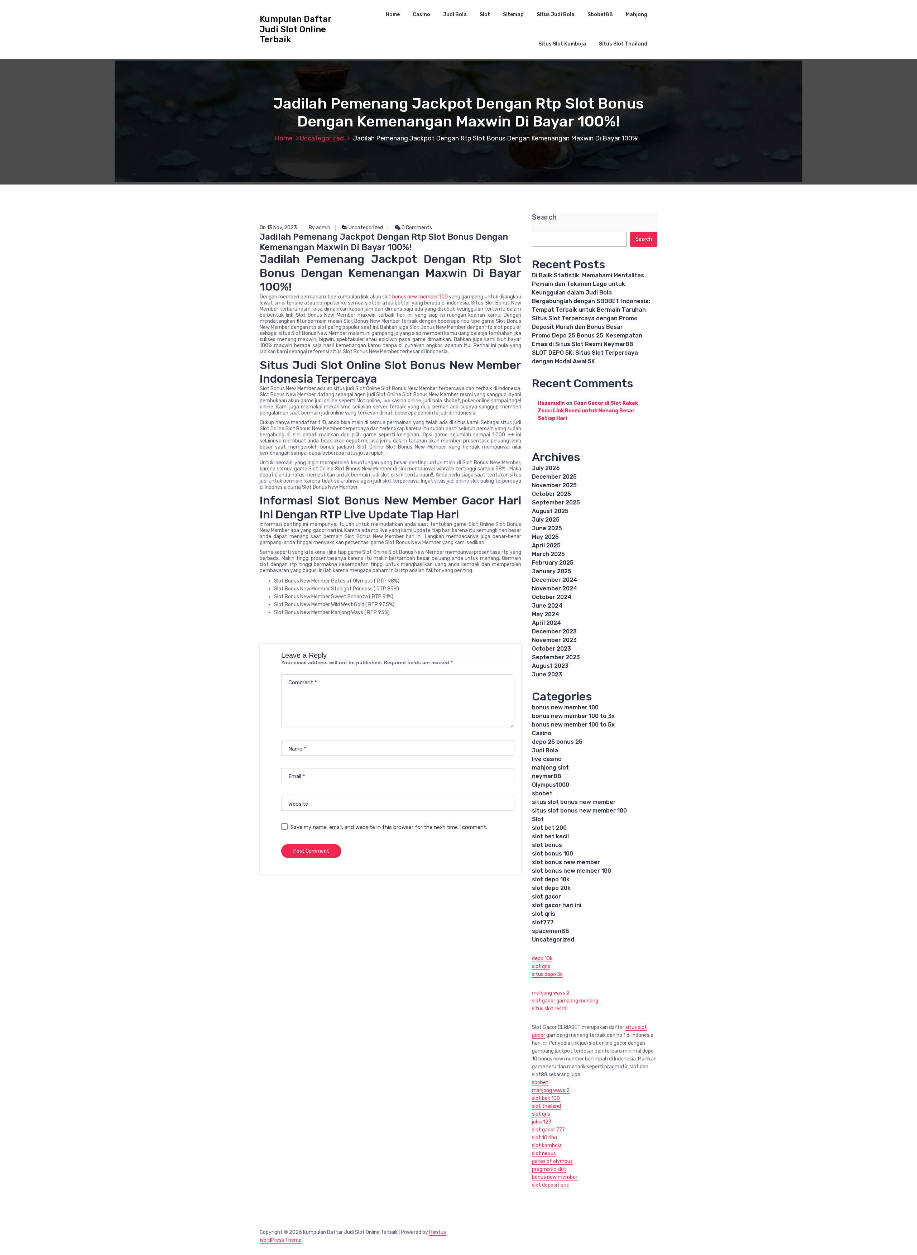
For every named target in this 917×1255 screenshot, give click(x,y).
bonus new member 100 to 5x (573, 724)
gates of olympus (552, 1161)
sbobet (542, 793)
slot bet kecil (550, 836)
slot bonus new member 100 (571, 870)
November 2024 (554, 588)
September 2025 (556, 502)
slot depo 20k (551, 888)
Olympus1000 (550, 784)
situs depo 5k (547, 974)
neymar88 (546, 776)
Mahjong (636, 14)
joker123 (542, 1122)
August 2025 (550, 511)
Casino (421, 14)
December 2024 (554, 579)
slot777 (543, 922)
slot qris (543, 913)
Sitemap (513, 14)
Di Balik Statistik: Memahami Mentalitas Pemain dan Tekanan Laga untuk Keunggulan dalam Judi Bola (588, 284)
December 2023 (554, 631)
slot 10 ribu (544, 1138)
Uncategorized (322, 138)
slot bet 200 (549, 827)
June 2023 (547, 674)
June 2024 (547, 605)
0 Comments (416, 228)
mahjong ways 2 (551, 993)
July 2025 (546, 519)
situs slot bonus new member (574, 802)
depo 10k (542, 958)
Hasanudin (551, 403)
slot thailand (546, 1106)
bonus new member (554, 1177)
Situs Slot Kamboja (562, 44)
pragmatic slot (549, 1169)
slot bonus (547, 845)
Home (393, 14)
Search (544, 217)
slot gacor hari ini (556, 905)
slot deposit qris (550, 1185)
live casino (547, 759)
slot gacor (546, 896)
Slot (485, 14)
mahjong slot (550, 767)
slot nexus (544, 1153)
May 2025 (545, 536)
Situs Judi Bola (556, 14)
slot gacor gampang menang (565, 1001)
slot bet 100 (546, 1098)
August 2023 (550, 665)
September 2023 (556, 657)
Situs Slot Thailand (623, 44)
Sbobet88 (600, 14)
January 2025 (551, 571)
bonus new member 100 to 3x (573, 716)
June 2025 (547, 528)
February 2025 (552, 562)
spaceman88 (550, 931)
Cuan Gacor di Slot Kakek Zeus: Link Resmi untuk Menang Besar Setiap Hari (588, 410)
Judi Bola (455, 14)
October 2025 (551, 493)
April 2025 (546, 545)
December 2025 (554, 476)
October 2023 (551, 648)
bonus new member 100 (420, 297)
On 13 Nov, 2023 (278, 228)
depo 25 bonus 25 (557, 741)
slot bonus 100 (552, 853)
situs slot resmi (549, 1009)
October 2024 (551, 597)
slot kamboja (547, 1146)
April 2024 (546, 622)
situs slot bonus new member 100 (579, 810)
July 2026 (546, 468)
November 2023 (554, 640)
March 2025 (548, 554)
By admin (319, 228)
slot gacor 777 (548, 1130)
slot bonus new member (566, 862)
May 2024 (545, 614)
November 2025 (554, 485)
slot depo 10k (551, 879)
